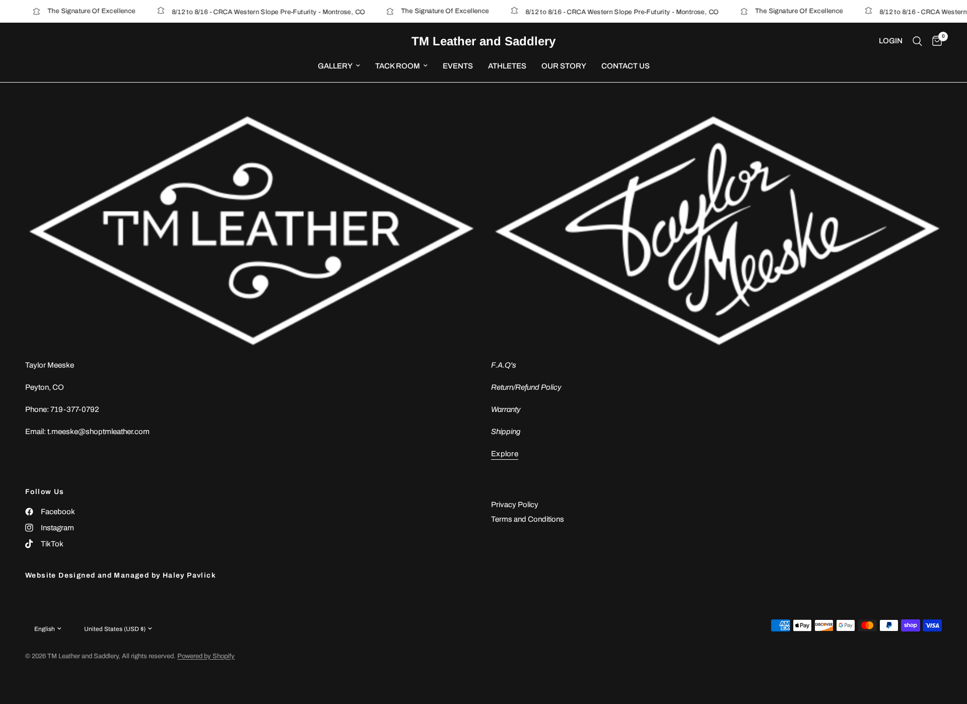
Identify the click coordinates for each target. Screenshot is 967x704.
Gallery (335, 66)
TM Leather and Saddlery (483, 41)
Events (458, 66)
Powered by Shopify (206, 656)
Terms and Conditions (527, 519)
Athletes (507, 66)
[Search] (917, 41)
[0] (934, 41)
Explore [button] (504, 454)
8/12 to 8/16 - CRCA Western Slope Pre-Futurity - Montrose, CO (256, 12)
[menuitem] (339, 66)
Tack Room (397, 66)
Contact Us (625, 66)
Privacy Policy (514, 505)
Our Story (563, 66)
